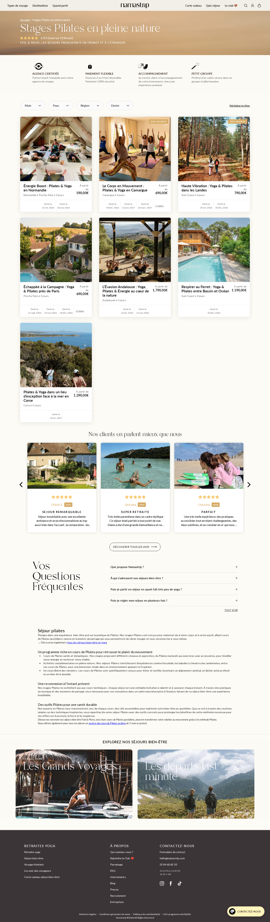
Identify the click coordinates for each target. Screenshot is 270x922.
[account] (252, 6)
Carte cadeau (193, 5)
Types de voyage (17, 5)
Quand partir (60, 5)
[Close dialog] (199, 419)
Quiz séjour (213, 5)
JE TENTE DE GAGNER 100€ (169, 472)
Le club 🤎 (231, 5)
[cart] (259, 5)
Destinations (40, 5)
